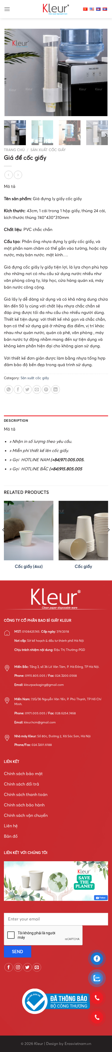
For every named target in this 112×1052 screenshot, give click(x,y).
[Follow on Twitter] (27, 967)
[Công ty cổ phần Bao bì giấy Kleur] (56, 9)
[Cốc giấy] (83, 530)
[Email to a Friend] (37, 389)
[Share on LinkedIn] (55, 389)
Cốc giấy (83, 566)
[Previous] (12, 72)
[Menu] (7, 9)
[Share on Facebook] (18, 389)
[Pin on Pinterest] (46, 389)
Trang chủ (14, 150)
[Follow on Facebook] (8, 967)
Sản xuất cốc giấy (48, 150)
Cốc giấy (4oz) (29, 566)
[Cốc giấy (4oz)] (28, 530)
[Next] (99, 72)
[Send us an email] (37, 967)
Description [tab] (16, 421)
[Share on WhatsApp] (8, 389)
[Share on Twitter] (27, 389)
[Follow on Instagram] (18, 967)
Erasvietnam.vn (78, 1043)
